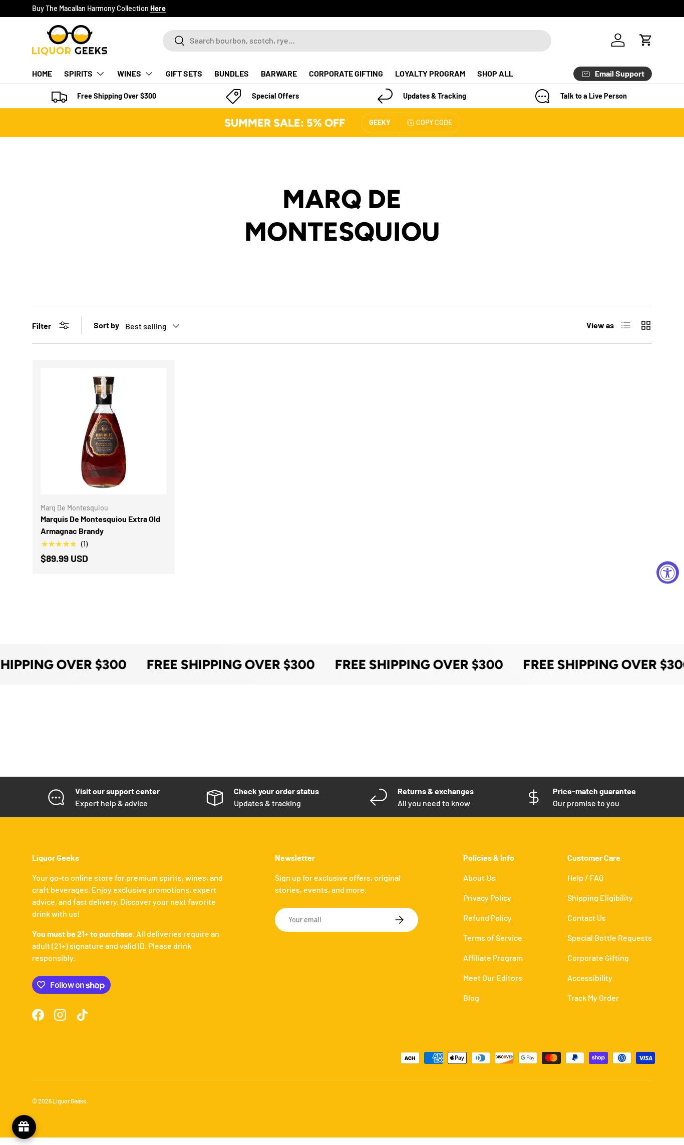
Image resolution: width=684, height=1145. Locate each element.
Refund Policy (487, 917)
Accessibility (589, 977)
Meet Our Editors (492, 977)
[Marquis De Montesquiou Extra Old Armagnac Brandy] (104, 431)
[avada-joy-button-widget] (24, 1127)
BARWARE (279, 73)
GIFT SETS (184, 73)
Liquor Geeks (69, 1100)
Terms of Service (492, 937)
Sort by (106, 325)
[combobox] (357, 40)
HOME (42, 73)
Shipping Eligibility (600, 897)
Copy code (434, 122)
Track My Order (593, 997)
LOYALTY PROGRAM (430, 73)
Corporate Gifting (598, 957)
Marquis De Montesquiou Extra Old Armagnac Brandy (100, 524)
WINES (129, 73)
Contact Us (586, 917)
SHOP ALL (495, 73)
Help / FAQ (585, 877)
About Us (479, 877)
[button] (646, 40)
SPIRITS (78, 73)
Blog (471, 997)
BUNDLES (231, 73)
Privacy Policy (487, 897)
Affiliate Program (493, 957)
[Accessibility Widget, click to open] (667, 572)
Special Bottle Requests (609, 937)
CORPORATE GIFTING (346, 73)
